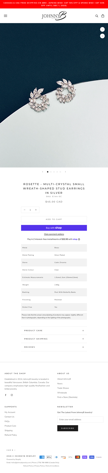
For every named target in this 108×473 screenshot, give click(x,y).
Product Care (33, 330)
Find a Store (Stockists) (67, 397)
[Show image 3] (54, 172)
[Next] (65, 171)
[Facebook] (6, 395)
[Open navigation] (5, 16)
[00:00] (54, 95)
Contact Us (9, 416)
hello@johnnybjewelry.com (21, 463)
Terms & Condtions (52, 466)
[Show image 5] (60, 172)
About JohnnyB (64, 379)
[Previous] (42, 171)
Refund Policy (11, 435)
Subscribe (67, 428)
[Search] (96, 15)
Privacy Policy (40, 466)
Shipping (9, 430)
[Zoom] (102, 29)
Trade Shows (63, 388)
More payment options (54, 234)
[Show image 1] (47, 172)
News (59, 383)
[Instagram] (12, 395)
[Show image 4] (57, 172)
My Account (10, 412)
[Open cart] (103, 15)
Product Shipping (36, 339)
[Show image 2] (50, 172)
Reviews (29, 347)
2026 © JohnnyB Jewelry (21, 456)
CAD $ (10, 450)
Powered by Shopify (14, 459)
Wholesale (62, 392)
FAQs (7, 421)
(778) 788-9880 (43, 463)
